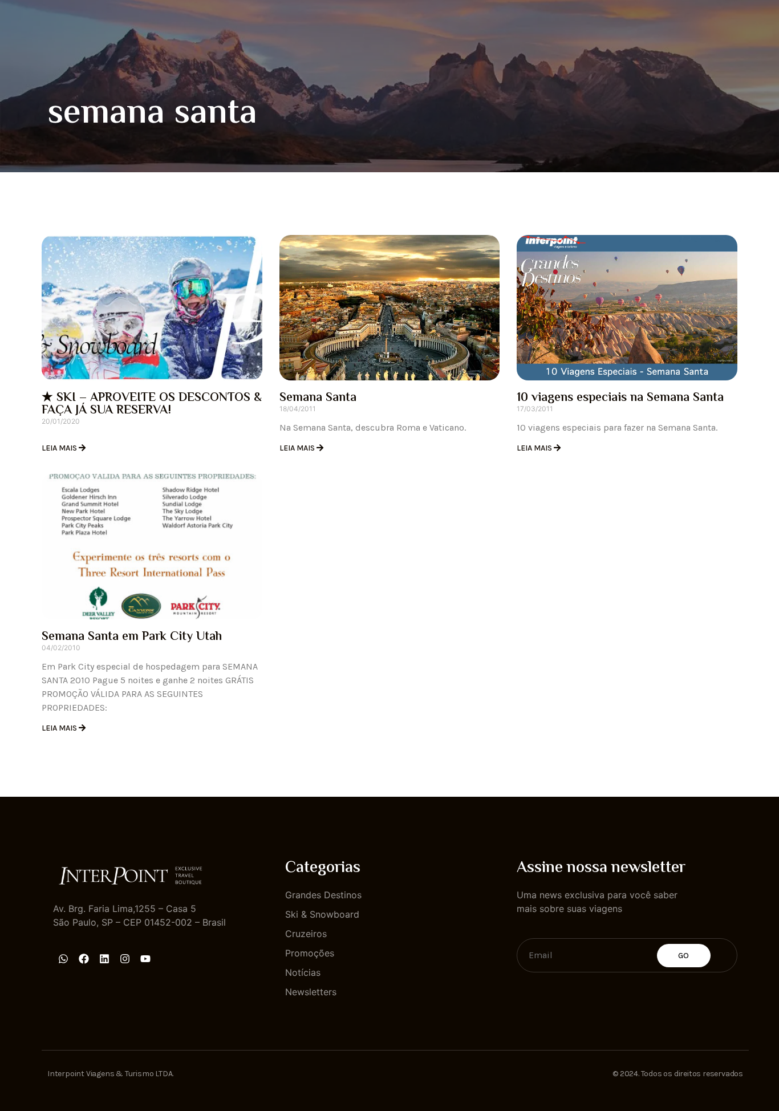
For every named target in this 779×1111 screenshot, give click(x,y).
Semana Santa (317, 398)
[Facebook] (84, 958)
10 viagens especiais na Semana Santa (620, 398)
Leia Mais (60, 448)
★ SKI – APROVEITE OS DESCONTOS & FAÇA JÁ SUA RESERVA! (152, 404)
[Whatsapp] (63, 958)
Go (683, 955)
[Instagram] (125, 958)
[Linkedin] (104, 958)
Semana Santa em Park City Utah (132, 637)
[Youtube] (145, 958)
